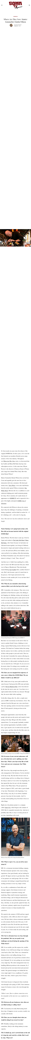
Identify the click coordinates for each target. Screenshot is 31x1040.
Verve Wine (12, 485)
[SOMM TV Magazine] (15, 5)
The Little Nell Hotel (19, 540)
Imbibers (15, 16)
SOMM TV (13, 498)
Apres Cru (7, 807)
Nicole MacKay (18, 24)
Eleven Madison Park (11, 686)
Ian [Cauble (12, 569)
